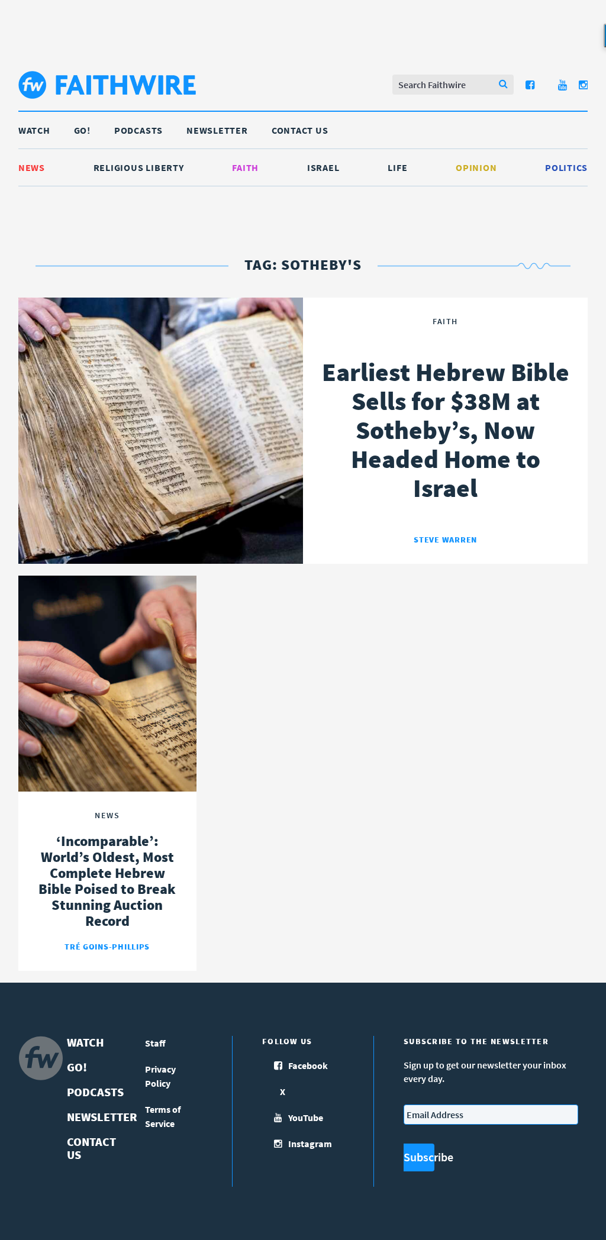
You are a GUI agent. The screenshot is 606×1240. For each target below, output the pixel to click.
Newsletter (217, 130)
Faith (245, 167)
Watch (34, 130)
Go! (82, 130)
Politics (566, 167)
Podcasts (138, 130)
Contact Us (300, 130)
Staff (155, 1043)
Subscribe (419, 1156)
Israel (323, 167)
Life (397, 167)
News (31, 167)
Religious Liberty (139, 167)
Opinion (476, 167)
